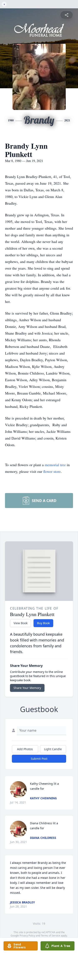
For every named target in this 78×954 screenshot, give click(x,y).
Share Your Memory (27, 688)
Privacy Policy (27, 935)
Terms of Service (50, 935)
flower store (52, 471)
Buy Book (43, 623)
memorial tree (55, 464)
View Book (20, 623)
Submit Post (39, 759)
